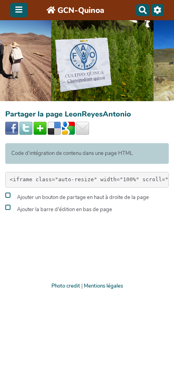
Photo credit (65, 286)
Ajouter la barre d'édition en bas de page (64, 210)
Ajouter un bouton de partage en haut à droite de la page (82, 197)
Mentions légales (103, 286)
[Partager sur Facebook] (11, 127)
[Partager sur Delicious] (54, 127)
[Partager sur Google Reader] (68, 127)
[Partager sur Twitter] (25, 127)
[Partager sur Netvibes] (40, 127)
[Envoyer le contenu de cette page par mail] (82, 127)
